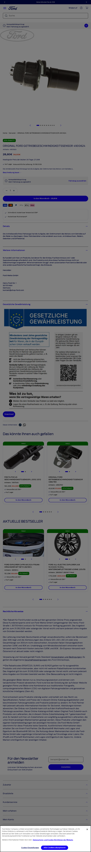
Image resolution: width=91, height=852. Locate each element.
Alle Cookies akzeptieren (55, 847)
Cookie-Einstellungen (30, 848)
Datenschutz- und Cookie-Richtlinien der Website (53, 840)
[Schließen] (87, 829)
